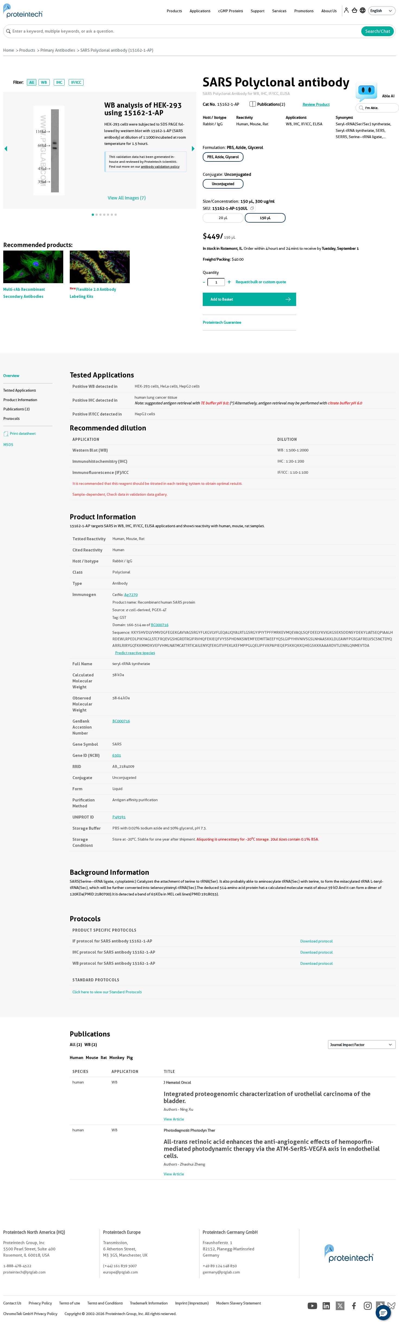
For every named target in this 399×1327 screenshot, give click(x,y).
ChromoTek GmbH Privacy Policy (30, 1314)
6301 (116, 755)
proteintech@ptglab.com (24, 1272)
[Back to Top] (366, 1313)
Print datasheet (22, 433)
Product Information (20, 400)
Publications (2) (16, 409)
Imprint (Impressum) (192, 1303)
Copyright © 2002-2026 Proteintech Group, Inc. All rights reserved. (120, 1314)
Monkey (116, 1057)
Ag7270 (131, 594)
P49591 (119, 817)
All (31, 82)
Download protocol (316, 941)
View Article (174, 1119)
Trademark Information (149, 1303)
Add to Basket (222, 299)
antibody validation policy (160, 166)
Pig (130, 1057)
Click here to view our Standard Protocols (107, 992)
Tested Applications (19, 390)
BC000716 (160, 625)
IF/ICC (76, 82)
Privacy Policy (40, 1303)
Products (27, 50)
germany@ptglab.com (221, 1272)
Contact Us (12, 1303)
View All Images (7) (126, 198)
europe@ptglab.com (120, 1272)
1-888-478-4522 (17, 1266)
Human (76, 1057)
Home (8, 50)
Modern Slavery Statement (238, 1303)
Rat (104, 1057)
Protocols (11, 418)
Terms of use (69, 1303)
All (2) (76, 1044)
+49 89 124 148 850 (220, 1266)
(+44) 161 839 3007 (120, 1266)
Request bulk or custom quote (261, 282)
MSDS (8, 444)
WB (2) (90, 1044)
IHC (59, 82)
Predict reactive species (135, 653)
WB (44, 82)
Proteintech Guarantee (222, 322)
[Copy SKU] (252, 208)
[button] (383, 1312)
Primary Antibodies (57, 50)
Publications (268, 104)
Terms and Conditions (105, 1303)
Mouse (92, 1057)
